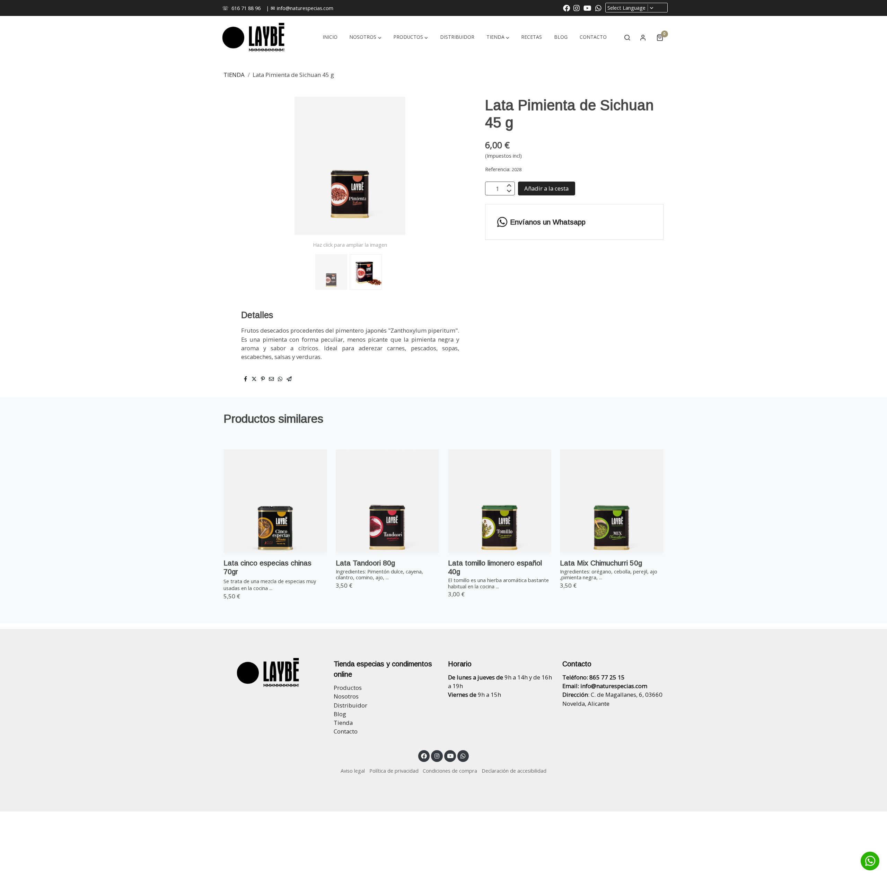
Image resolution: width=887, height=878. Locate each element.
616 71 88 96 (246, 8)
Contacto (346, 731)
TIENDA (234, 75)
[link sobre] (272, 672)
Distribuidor (350, 705)
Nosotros (346, 696)
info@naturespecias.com (305, 8)
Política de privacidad (394, 770)
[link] (253, 37)
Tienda (343, 723)
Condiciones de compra (450, 770)
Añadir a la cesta (546, 189)
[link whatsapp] (598, 7)
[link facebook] (566, 7)
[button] (498, 37)
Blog (340, 714)
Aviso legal (353, 770)
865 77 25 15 (607, 677)
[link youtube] (587, 7)
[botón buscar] (627, 37)
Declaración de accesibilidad (514, 770)
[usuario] (643, 37)
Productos (348, 688)
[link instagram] (576, 7)
